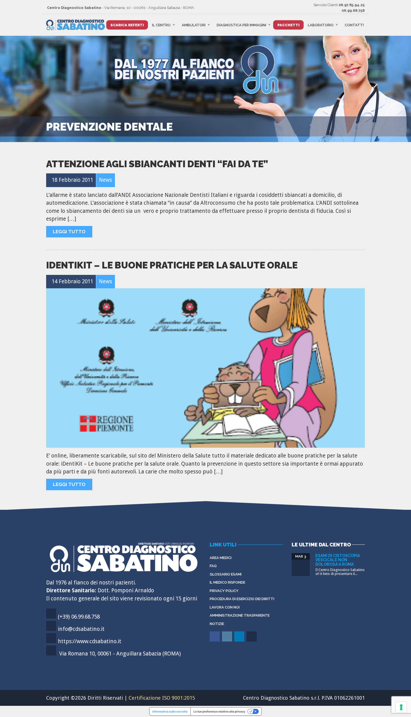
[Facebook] (215, 640)
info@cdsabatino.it (81, 629)
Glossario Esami (226, 574)
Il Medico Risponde (227, 582)
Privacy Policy (224, 591)
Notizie (217, 624)
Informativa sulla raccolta (170, 711)
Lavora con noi (225, 607)
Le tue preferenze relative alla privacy (219, 711)
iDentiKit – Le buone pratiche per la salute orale (171, 265)
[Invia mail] (252, 640)
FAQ (213, 566)
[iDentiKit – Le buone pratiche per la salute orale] (205, 368)
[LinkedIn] (239, 640)
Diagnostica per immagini (241, 25)
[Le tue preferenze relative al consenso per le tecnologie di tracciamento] (401, 707)
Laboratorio (321, 25)
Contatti (354, 25)
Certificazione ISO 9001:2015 (162, 698)
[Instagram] (227, 640)
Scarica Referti (127, 25)
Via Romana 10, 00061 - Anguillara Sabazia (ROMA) (120, 653)
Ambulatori (194, 25)
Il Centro (161, 25)
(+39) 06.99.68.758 (79, 617)
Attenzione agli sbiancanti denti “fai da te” (157, 164)
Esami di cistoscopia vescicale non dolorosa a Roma (337, 560)
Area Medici (221, 558)
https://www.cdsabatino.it (89, 641)
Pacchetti (288, 25)
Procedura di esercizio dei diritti (242, 599)
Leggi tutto (69, 231)
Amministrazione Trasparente (240, 615)
